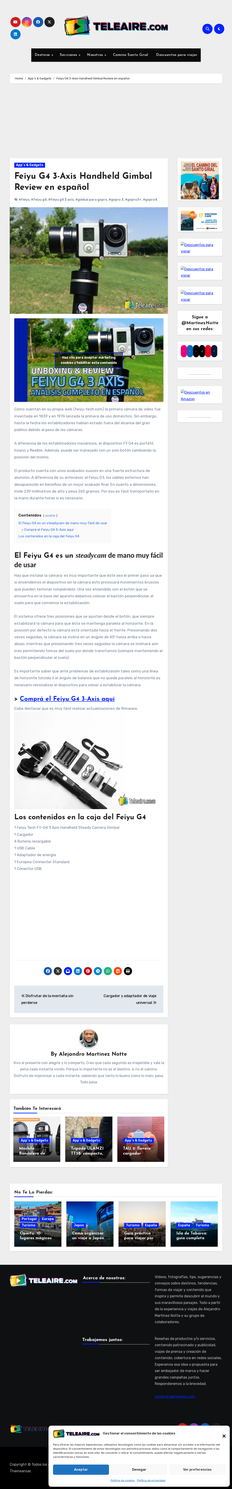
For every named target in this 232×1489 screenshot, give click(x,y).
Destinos (43, 55)
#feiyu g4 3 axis (61, 200)
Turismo (28, 1225)
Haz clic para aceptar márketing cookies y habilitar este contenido (89, 360)
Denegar (139, 1470)
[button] (221, 1433)
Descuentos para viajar (176, 55)
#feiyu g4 (39, 200)
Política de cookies (123, 1480)
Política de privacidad (151, 1480)
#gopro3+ (133, 200)
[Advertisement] (116, 122)
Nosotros (95, 55)
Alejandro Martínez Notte (93, 1054)
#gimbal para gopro (91, 200)
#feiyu (24, 200)
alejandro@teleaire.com (175, 1396)
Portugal (29, 1219)
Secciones (69, 55)
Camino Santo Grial (130, 55)
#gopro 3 (116, 200)
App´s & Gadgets (29, 165)
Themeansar (20, 1471)
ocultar (50, 515)
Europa (48, 1219)
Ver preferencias (197, 1470)
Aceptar (81, 1470)
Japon (79, 1225)
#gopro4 (150, 200)
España (151, 1225)
